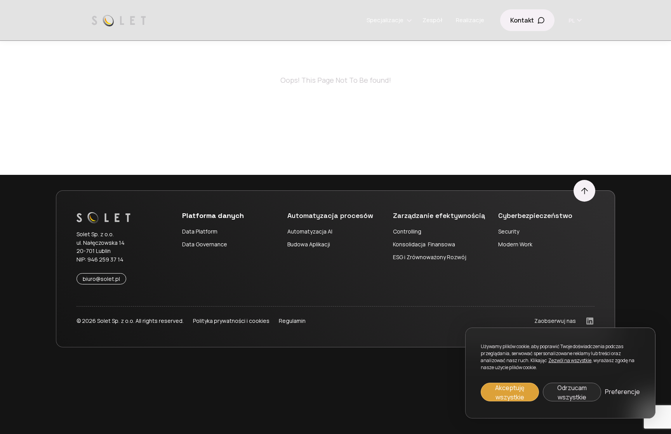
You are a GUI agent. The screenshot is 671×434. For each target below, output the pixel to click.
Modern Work (515, 244)
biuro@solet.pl (101, 278)
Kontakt (522, 20)
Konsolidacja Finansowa (424, 244)
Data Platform (199, 231)
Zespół (432, 20)
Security (508, 231)
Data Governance (204, 244)
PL (571, 20)
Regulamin (292, 320)
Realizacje (470, 20)
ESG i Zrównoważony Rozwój (429, 257)
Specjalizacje (385, 20)
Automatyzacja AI (309, 231)
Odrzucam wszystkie (572, 392)
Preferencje (622, 391)
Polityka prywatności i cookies (231, 320)
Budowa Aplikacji (308, 244)
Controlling (407, 231)
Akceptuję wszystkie (509, 392)
